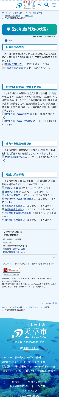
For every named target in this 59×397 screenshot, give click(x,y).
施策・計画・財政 (12, 15)
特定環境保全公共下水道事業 (19, 199)
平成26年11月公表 (14, 68)
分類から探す (18, 13)
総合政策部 (33, 307)
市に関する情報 (35, 13)
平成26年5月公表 (14, 64)
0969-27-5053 (19, 249)
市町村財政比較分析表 (16, 157)
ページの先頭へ (51, 303)
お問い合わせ (31, 348)
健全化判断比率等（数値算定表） (22, 121)
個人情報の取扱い (20, 386)
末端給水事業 (12, 188)
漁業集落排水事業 (14, 209)
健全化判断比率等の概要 (17, 114)
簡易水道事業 (12, 191)
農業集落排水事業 (14, 206)
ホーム (5, 13)
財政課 (46, 307)
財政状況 (29, 15)
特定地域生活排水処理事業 (18, 213)
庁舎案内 (17, 382)
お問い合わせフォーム (13, 252)
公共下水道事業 (13, 195)
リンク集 (40, 386)
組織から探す (18, 307)
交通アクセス (35, 382)
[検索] (46, 4)
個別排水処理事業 (14, 220)
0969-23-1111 (18, 362)
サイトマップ (29, 390)
